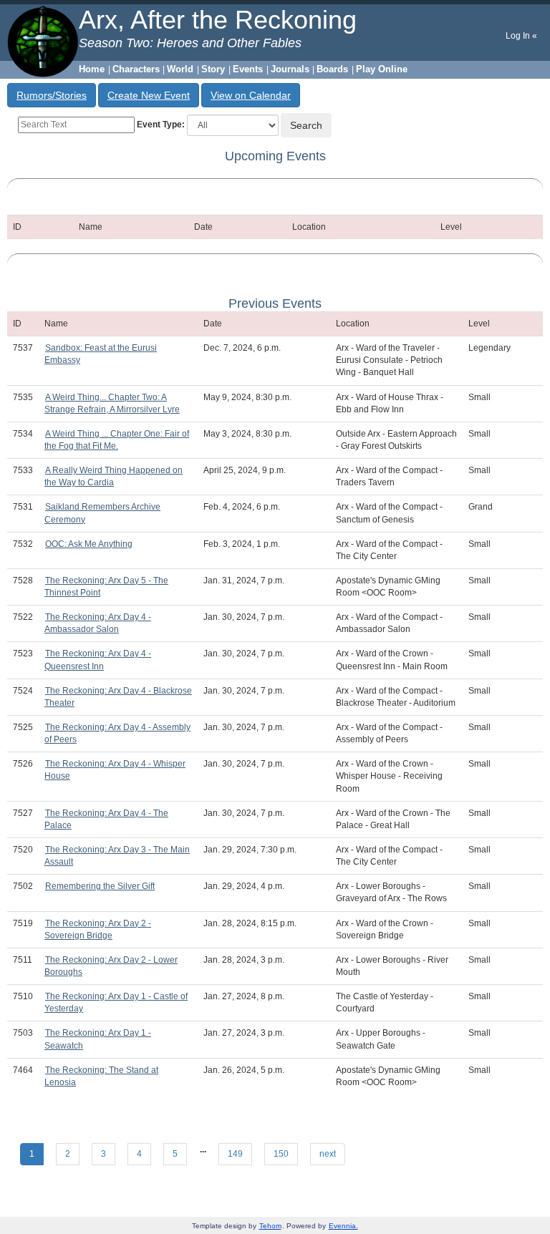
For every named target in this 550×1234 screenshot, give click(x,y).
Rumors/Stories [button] (51, 95)
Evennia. (343, 1226)
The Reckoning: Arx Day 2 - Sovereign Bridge (97, 929)
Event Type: (161, 125)
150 (281, 1154)
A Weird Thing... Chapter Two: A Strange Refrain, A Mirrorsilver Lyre (112, 403)
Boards (332, 69)
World (180, 69)
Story (213, 69)
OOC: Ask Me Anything (88, 544)
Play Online (381, 69)
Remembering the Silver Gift (100, 886)
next (327, 1154)
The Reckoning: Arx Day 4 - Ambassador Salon (97, 623)
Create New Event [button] (148, 95)
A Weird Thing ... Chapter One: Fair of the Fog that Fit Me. (116, 440)
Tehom (270, 1226)
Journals (290, 69)
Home (92, 69)
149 (235, 1154)
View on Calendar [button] (251, 95)
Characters (136, 69)
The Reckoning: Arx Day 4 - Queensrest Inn (97, 659)
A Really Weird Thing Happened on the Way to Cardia (113, 476)
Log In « (521, 36)
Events (248, 69)
